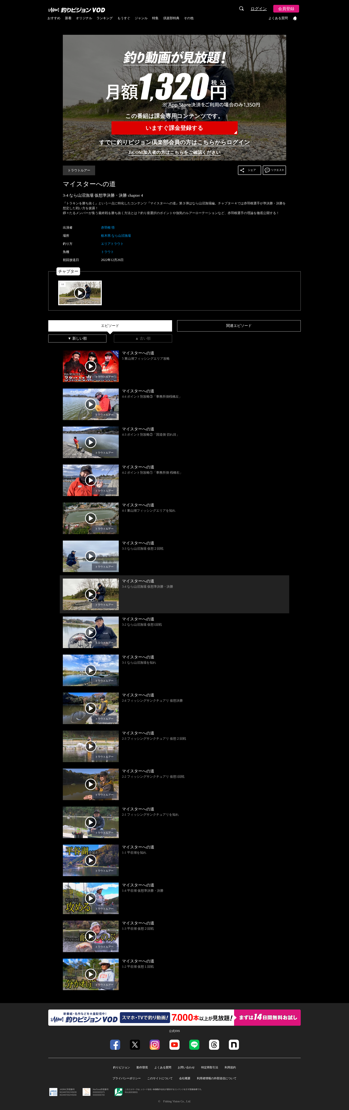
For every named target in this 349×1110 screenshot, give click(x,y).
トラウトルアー (79, 170)
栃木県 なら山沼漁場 (116, 235)
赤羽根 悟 (108, 227)
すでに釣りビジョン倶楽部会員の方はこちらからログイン (174, 142)
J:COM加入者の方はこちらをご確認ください (174, 152)
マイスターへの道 (89, 184)
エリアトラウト (112, 243)
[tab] (110, 325)
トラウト (107, 251)
